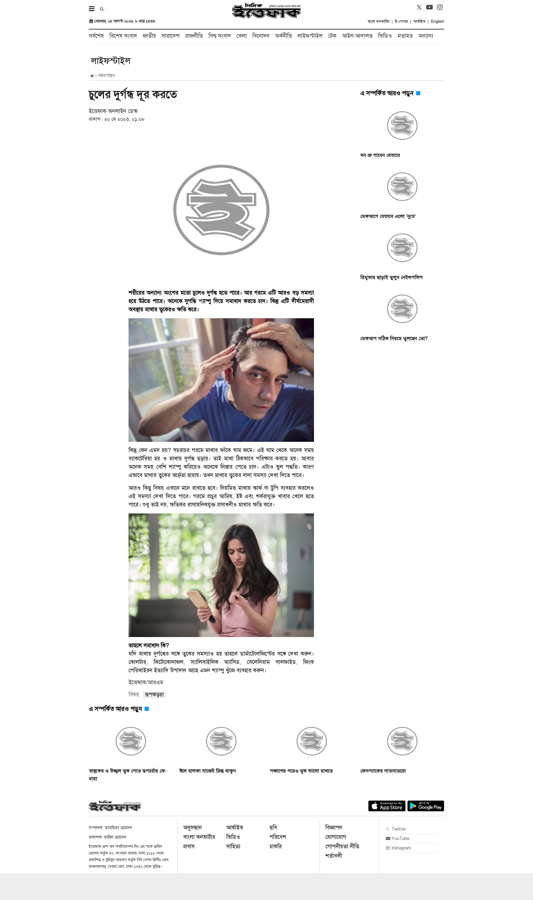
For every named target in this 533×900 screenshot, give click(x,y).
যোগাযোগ (335, 837)
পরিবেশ (278, 837)
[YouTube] (429, 7)
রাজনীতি (194, 35)
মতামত (405, 35)
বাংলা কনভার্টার (378, 21)
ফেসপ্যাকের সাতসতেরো (383, 771)
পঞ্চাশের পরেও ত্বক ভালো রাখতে (301, 771)
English (437, 21)
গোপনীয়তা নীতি (342, 846)
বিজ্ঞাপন (333, 827)
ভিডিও (385, 35)
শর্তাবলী (333, 856)
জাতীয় (149, 35)
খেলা (242, 35)
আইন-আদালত (357, 35)
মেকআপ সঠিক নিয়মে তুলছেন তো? (394, 338)
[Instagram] (439, 7)
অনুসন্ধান (192, 827)
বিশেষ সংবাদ (123, 35)
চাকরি (276, 846)
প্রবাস (189, 846)
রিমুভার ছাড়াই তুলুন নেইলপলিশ (391, 277)
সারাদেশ (171, 35)
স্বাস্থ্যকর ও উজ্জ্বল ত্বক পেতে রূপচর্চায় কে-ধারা (128, 775)
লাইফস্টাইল (310, 35)
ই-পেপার (401, 21)
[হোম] (92, 76)
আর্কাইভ (419, 21)
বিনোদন (261, 35)
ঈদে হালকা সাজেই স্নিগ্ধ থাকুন (207, 771)
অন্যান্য (425, 35)
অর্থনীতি (283, 35)
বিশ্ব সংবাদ (219, 35)
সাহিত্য (233, 846)
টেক (332, 35)
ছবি (273, 827)
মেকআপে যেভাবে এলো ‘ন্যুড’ (388, 216)
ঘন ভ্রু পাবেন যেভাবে (380, 155)
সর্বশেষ (96, 35)
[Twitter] (419, 7)
